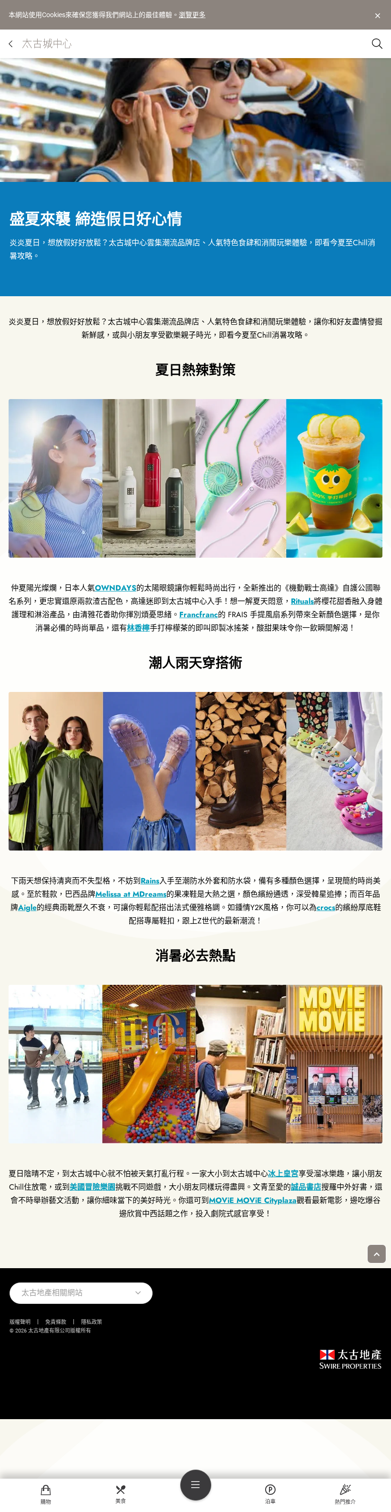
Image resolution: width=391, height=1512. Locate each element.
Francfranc (198, 614)
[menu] (195, 1485)
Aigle (27, 907)
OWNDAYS (115, 587)
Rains (150, 880)
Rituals (302, 601)
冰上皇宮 (283, 1173)
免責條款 (55, 1322)
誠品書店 (306, 1187)
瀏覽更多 (192, 15)
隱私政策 (91, 1322)
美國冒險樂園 (92, 1187)
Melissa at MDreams (130, 894)
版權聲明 (20, 1322)
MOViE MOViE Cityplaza (253, 1200)
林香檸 (138, 627)
